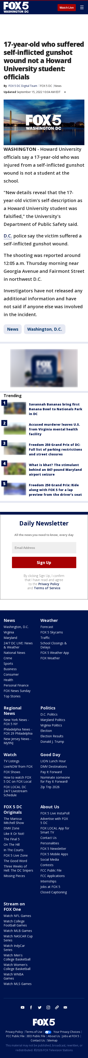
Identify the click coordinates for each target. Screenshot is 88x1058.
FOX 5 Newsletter (53, 848)
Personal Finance (16, 685)
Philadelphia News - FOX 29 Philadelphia (18, 731)
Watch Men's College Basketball (17, 957)
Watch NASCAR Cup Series (18, 938)
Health (8, 680)
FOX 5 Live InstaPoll (54, 813)
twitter (39, 1007)
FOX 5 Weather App (54, 652)
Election (46, 730)
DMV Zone (11, 828)
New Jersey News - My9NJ (17, 741)
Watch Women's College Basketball (17, 967)
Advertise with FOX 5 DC (54, 820)
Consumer (11, 674)
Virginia (9, 632)
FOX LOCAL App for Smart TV (54, 830)
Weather (49, 620)
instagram (48, 1007)
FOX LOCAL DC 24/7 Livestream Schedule (15, 791)
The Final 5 (12, 839)
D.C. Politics (49, 714)
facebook (31, 1007)
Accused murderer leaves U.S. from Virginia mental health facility (54, 429)
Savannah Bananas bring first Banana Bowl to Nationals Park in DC (55, 409)
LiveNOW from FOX (18, 766)
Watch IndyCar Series (14, 947)
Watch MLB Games (18, 930)
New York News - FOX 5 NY (16, 722)
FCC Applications (52, 876)
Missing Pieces (14, 876)
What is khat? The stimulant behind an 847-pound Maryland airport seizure (55, 469)
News (57, 86)
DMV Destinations (53, 766)
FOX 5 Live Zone (16, 855)
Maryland (10, 637)
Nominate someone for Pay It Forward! (55, 779)
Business (10, 669)
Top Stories (12, 696)
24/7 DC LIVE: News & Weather (18, 645)
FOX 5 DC (46, 86)
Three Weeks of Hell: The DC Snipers (18, 868)
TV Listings (11, 761)
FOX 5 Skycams (51, 632)
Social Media (49, 859)
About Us (49, 806)
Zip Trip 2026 (50, 787)
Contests (46, 865)
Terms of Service (47, 588)
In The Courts (13, 850)
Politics (47, 708)
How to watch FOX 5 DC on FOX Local (17, 779)
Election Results (51, 736)
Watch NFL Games (17, 916)
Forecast (46, 627)
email (65, 1007)
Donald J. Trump (52, 741)
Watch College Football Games (15, 923)
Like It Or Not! (14, 833)
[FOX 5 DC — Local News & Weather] (17, 7)
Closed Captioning (53, 892)
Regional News (12, 710)
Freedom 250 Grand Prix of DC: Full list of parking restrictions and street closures (55, 449)
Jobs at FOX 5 (50, 887)
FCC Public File (51, 870)
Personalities (49, 843)
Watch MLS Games (18, 984)
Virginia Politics (51, 725)
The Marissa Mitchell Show (14, 820)
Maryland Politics (52, 720)
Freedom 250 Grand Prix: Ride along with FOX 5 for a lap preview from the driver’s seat (55, 490)
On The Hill (12, 844)
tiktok (56, 1007)
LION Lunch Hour (53, 761)
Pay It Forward (51, 772)
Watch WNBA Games (13, 976)
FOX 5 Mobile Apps (54, 854)
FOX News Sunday (17, 691)
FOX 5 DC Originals (13, 809)
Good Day (50, 754)
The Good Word (15, 861)
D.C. (8, 236)
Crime (8, 658)
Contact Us (48, 838)
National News (14, 652)
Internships (48, 881)
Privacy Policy (48, 584)
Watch (10, 754)
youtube (22, 1007)
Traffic (45, 637)
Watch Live (67, 7)
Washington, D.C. (44, 329)
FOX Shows (12, 772)
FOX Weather (50, 658)
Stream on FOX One (14, 906)
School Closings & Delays (53, 645)
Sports (8, 663)
